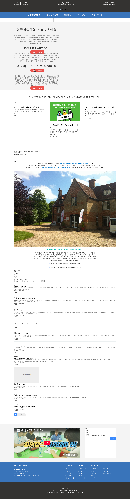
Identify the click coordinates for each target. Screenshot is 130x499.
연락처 (87, 432)
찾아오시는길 (68, 473)
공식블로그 (93, 468)
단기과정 (81, 15)
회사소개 (67, 471)
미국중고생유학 (34, 15)
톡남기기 (105, 471)
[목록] (15, 156)
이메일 (87, 434)
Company (68, 465)
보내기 (112, 438)
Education (81, 465)
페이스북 (92, 471)
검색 (43, 281)
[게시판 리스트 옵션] (15, 159)
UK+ (91, 475)
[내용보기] (102, 435)
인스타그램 (93, 473)
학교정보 (68, 15)
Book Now (37, 88)
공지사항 (67, 468)
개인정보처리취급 (107, 473)
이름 (87, 430)
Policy (105, 465)
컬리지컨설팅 (52, 15)
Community (94, 465)
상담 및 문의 (68, 475)
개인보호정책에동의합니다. (92, 435)
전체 (15, 271)
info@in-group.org (19, 473)
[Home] (16, 20)
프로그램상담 (106, 468)
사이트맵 (92, 477)
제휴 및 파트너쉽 (69, 478)
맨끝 (24, 414)
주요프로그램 (96, 15)
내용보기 (16, 292)
